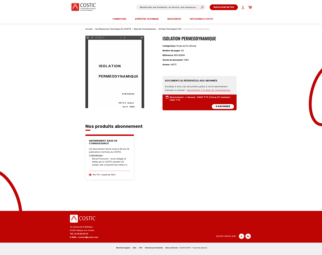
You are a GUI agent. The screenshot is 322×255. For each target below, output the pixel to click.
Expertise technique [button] (147, 19)
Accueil (88, 29)
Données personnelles (154, 248)
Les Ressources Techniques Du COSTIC (113, 29)
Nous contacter (224, 7)
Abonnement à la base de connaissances (208, 90)
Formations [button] (119, 19)
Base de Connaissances (145, 29)
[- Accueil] (84, 7)
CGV (140, 248)
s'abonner (223, 106)
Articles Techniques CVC (170, 29)
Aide (134, 248)
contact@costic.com (88, 237)
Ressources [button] (174, 19)
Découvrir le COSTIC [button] (201, 19)
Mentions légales (123, 248)
